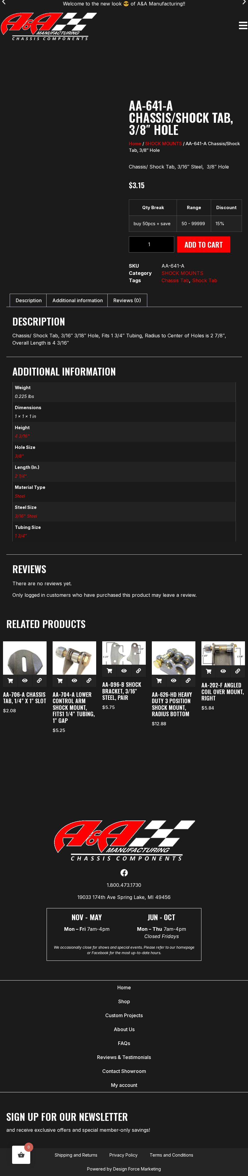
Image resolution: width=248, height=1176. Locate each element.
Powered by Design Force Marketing (124, 1168)
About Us (124, 1029)
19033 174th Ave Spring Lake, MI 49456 (124, 897)
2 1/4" (21, 476)
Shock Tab (204, 280)
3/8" (19, 456)
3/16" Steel (26, 516)
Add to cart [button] (10, 681)
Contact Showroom (124, 1071)
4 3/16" (22, 436)
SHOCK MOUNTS (163, 143)
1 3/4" (21, 535)
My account (124, 1085)
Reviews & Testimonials (124, 1057)
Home (135, 143)
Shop (124, 1001)
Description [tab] (29, 300)
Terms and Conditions (171, 1155)
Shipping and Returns (76, 1155)
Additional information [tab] (77, 300)
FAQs (124, 1043)
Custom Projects (124, 1015)
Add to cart (203, 244)
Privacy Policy (123, 1155)
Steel (20, 496)
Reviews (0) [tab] (127, 300)
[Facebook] (124, 873)
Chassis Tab (175, 280)
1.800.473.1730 (124, 885)
